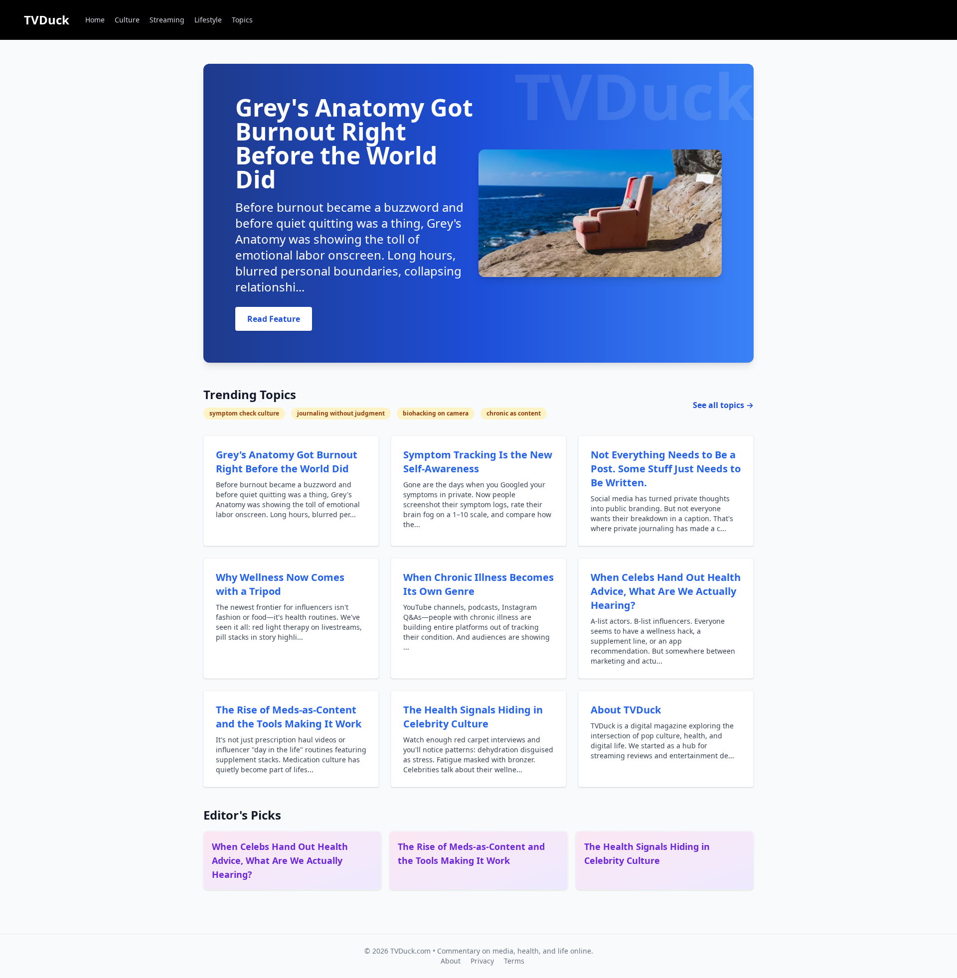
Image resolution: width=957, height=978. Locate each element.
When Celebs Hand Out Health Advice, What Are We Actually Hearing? (666, 591)
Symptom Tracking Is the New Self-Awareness (477, 461)
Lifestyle (208, 19)
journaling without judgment (341, 413)
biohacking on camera (436, 413)
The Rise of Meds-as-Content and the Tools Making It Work (288, 716)
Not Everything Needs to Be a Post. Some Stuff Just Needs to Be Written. (666, 468)
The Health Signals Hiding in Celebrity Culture (473, 716)
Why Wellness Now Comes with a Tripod (280, 584)
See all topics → (723, 405)
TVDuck (46, 19)
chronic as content (513, 413)
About (451, 961)
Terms (514, 961)
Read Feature (273, 318)
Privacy (482, 961)
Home (95, 19)
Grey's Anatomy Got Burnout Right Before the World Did (286, 461)
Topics (242, 19)
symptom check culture (244, 413)
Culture (127, 19)
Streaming (167, 19)
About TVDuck (626, 709)
